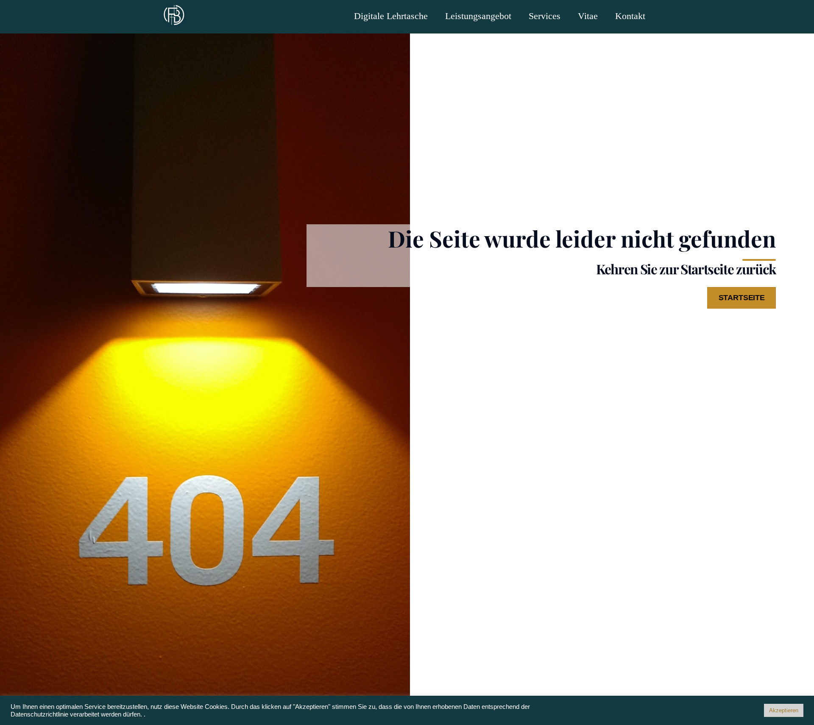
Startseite (742, 297)
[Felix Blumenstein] (174, 19)
